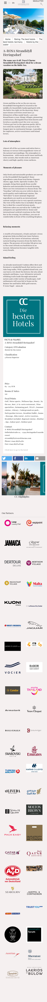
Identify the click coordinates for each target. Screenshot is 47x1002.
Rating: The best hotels (24, 39)
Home (8, 39)
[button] (7, 458)
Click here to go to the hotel (16, 450)
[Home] (23, 3)
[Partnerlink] (12, 523)
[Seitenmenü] (5, 3)
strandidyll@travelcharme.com (18, 438)
